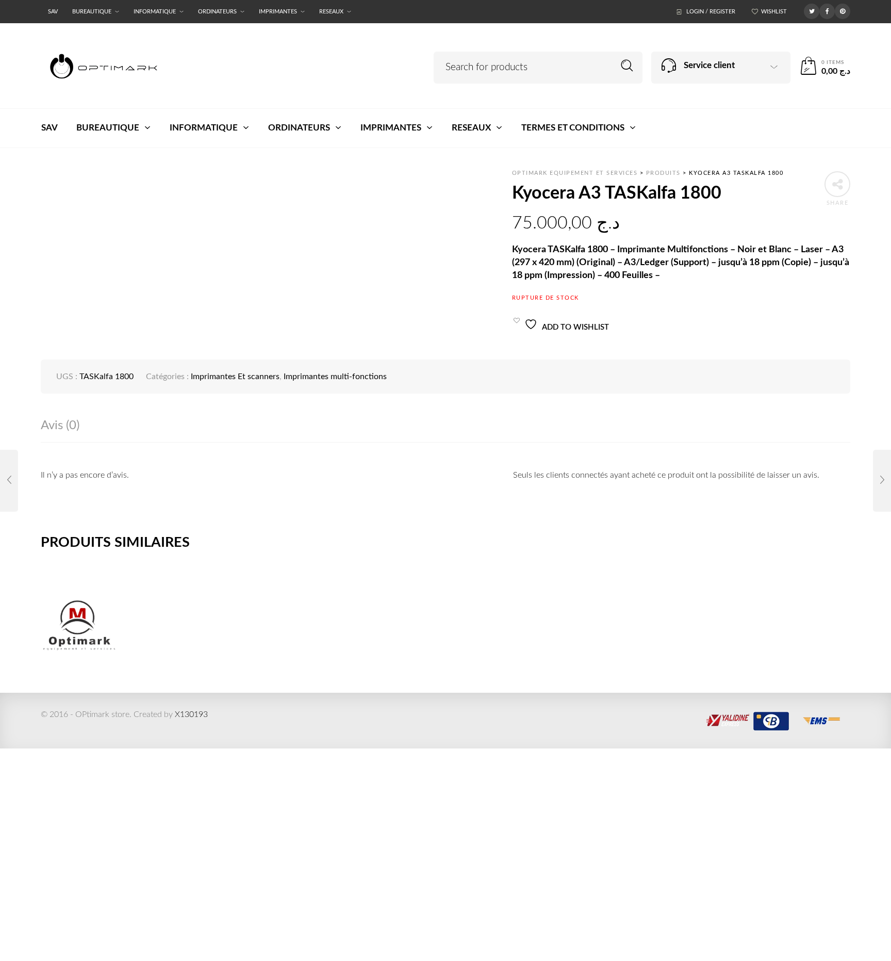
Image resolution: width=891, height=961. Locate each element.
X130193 (191, 714)
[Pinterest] (842, 10)
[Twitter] (811, 10)
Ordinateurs (217, 11)
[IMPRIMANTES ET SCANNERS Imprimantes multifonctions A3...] (9, 481)
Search (627, 66)
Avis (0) (60, 425)
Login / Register (710, 11)
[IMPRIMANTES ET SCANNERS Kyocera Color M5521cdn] (882, 481)
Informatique (155, 11)
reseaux (331, 11)
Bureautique (91, 11)
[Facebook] (827, 10)
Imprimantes (278, 11)
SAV (53, 11)
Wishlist (774, 11)
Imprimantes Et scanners (235, 376)
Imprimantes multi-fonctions (335, 376)
